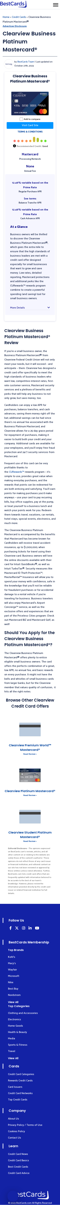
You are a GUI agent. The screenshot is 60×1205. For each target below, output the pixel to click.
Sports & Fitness (17, 1045)
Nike (10, 982)
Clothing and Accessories (23, 1013)
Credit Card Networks (20, 1093)
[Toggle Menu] (55, 4)
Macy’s (12, 963)
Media (11, 1038)
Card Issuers (15, 1087)
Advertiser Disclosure (15, 26)
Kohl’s (11, 957)
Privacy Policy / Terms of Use (25, 1125)
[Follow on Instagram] (23, 928)
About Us (13, 1118)
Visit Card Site (30, 125)
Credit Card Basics (18, 1160)
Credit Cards (19, 17)
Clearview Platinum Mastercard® (30, 791)
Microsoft (13, 976)
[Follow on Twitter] (17, 928)
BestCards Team (25, 62)
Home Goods (15, 1026)
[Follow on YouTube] (37, 928)
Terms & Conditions (30, 132)
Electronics (14, 1019)
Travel (11, 1051)
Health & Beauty (17, 1032)
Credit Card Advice (19, 1173)
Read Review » (30, 754)
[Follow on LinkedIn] (10, 928)
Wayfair (12, 969)
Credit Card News (18, 1154)
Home (6, 17)
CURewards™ (16, 472)
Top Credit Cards (17, 1099)
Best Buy (13, 989)
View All (13, 1002)
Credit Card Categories (21, 1074)
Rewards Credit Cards (20, 1080)
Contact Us (14, 1138)
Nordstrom (14, 995)
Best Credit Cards (18, 1167)
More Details (17, 308)
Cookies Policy (16, 1131)
